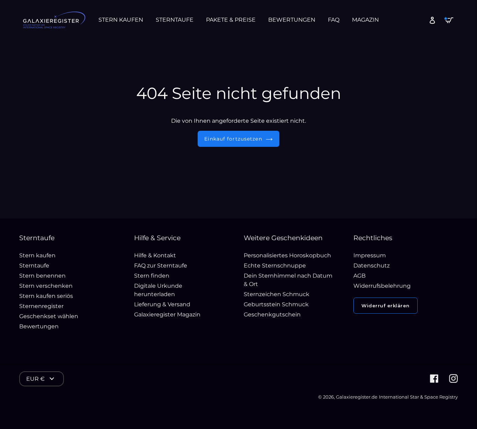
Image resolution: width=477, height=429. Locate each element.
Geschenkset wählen (48, 316)
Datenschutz (371, 265)
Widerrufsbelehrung (382, 286)
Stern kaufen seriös (46, 296)
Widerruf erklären (385, 305)
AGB (359, 275)
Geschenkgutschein (272, 314)
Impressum (369, 255)
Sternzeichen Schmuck (276, 294)
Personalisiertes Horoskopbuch (287, 255)
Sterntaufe (34, 265)
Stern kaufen (37, 255)
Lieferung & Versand (162, 304)
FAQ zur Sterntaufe (160, 265)
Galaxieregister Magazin (167, 314)
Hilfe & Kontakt (155, 255)
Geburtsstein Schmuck (276, 304)
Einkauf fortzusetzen (233, 139)
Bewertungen (39, 326)
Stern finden (151, 275)
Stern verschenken (46, 286)
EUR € (35, 379)
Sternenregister (41, 306)
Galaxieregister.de (356, 397)
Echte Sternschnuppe (275, 265)
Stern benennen (42, 275)
